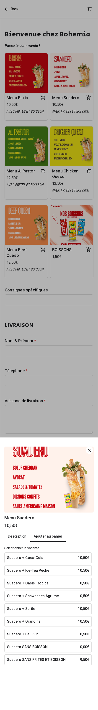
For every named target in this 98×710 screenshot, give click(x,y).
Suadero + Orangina (48, 621)
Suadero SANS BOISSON (48, 647)
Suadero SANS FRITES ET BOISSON (48, 659)
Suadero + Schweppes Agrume (48, 596)
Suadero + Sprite (48, 608)
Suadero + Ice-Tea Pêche (48, 570)
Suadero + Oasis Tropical (48, 583)
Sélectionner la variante (21, 548)
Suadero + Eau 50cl (48, 634)
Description (17, 536)
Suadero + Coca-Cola (48, 558)
